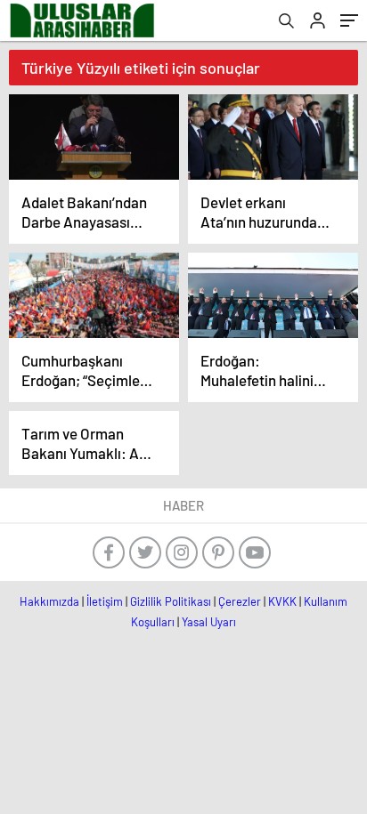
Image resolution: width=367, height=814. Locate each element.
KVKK (282, 601)
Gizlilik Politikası (170, 601)
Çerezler (239, 601)
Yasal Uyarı (209, 622)
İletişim (104, 601)
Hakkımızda (49, 601)
